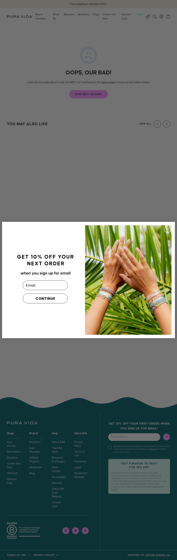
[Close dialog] (167, 229)
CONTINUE (45, 298)
